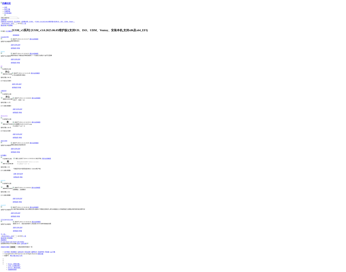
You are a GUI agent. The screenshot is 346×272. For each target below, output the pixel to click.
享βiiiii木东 (4, 116)
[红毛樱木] (1, 31)
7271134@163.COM (7, 219)
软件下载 (7, 9)
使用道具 (14, 48)
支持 (15, 45)
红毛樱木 (9, 31)
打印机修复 (8, 13)
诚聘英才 (34, 252)
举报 (18, 48)
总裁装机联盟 (12, 269)
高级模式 (3, 240)
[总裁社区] (6, 3)
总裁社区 (3, 21)
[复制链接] (16, 35)
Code (18, 241)
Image (7, 241)
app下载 (52, 252)
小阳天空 (3, 91)
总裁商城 (7, 11)
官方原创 (17, 21)
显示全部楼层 (34, 39)
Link (11, 241)
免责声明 (41, 252)
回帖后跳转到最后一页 (25, 247)
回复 (12, 45)
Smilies (22, 241)
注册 (2, 19)
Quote (14, 241)
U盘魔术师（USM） (27, 21)
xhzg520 (3, 205)
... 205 (11, 23)
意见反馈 (27, 252)
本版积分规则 (5, 247)
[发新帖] (10, 25)
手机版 (47, 252)
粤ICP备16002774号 (16, 255)
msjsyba (3, 180)
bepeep (3, 51)
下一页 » (3, 234)
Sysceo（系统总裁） (14, 264)
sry (1, 66)
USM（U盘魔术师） (14, 266)
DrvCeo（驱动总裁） (14, 267)
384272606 (4, 141)
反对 (18, 45)
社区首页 (10, 21)
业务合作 (21, 252)
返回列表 (3, 25)
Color (3, 241)
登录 (5, 19)
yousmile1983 (5, 37)
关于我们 (7, 252)
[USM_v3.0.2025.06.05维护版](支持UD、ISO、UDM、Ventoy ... (55, 21)
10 (8, 23)
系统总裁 (40, 254)
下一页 (24, 23)
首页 (5, 7)
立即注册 (24, 243)
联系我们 (14, 252)
